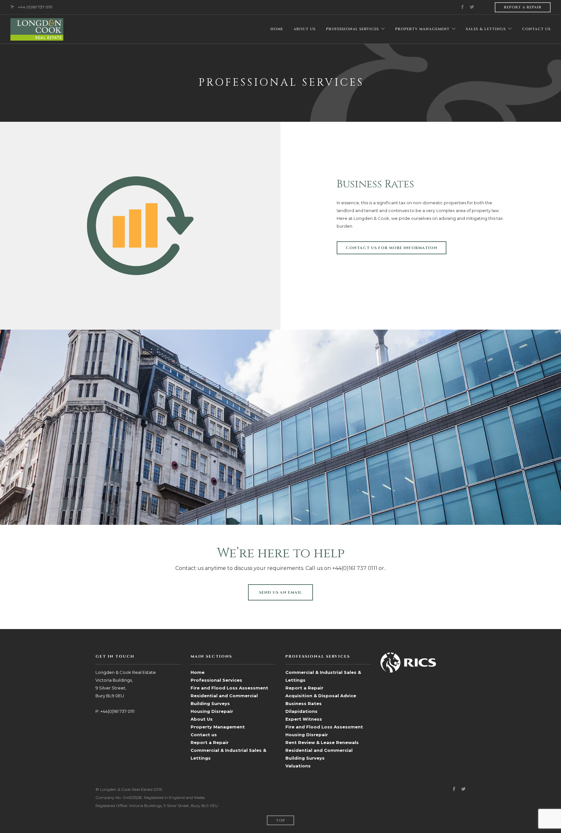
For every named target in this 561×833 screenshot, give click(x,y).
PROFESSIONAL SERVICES (352, 29)
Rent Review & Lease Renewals (322, 742)
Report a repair (523, 7)
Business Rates (303, 703)
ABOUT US (304, 29)
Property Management (218, 726)
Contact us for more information (391, 247)
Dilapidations (301, 711)
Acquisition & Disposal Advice (320, 695)
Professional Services (216, 680)
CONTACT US (536, 29)
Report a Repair (210, 742)
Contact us (204, 734)
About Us (202, 719)
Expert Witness (303, 719)
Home (198, 672)
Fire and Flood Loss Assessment (229, 687)
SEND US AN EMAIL (280, 592)
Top (280, 820)
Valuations (298, 765)
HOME (276, 29)
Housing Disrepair (212, 711)
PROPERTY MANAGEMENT (422, 29)
